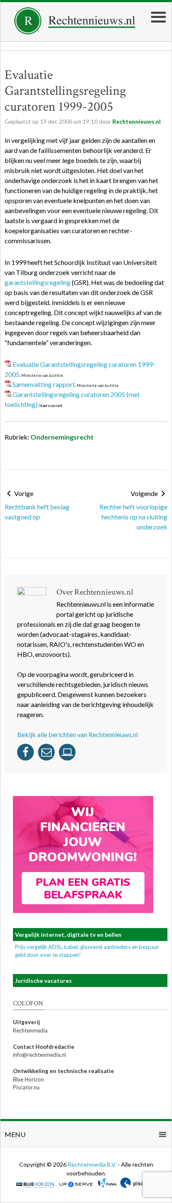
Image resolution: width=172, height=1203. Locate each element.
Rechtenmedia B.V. (93, 1164)
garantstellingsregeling (38, 282)
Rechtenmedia (30, 1030)
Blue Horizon (28, 1079)
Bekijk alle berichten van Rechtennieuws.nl (77, 734)
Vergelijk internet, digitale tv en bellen (68, 934)
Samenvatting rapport (44, 384)
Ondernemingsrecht (62, 437)
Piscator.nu (26, 1087)
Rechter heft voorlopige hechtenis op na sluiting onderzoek (133, 517)
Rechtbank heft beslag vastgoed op (37, 512)
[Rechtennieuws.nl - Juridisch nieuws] (75, 32)
